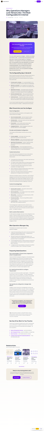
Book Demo (38, 1)
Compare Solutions (26, 377)
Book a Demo (16, 377)
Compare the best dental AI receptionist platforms (20, 335)
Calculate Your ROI (26, 51)
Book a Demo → (22, 305)
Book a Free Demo (17, 51)
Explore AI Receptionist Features (17, 330)
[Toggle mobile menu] (42, 1)
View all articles (21, 366)
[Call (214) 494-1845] (35, 1)
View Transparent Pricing (15, 332)
